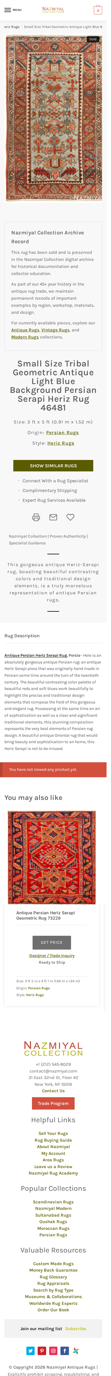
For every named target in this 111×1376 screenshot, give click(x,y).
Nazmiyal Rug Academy (53, 1173)
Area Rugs (53, 1159)
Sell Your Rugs (53, 1133)
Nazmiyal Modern (53, 1208)
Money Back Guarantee (53, 1270)
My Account (53, 1153)
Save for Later (70, 517)
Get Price (52, 942)
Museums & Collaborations (53, 1296)
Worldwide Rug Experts (53, 1303)
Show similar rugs (53, 465)
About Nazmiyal (53, 1146)
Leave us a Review (53, 1166)
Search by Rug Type (53, 1290)
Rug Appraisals (53, 1283)
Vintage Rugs (55, 330)
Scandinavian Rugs (53, 1202)
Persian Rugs (62, 432)
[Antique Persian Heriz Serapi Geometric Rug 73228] (51, 857)
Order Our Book (53, 1309)
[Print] (36, 517)
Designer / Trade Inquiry (52, 955)
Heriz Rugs (11, 27)
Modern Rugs (25, 337)
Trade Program (53, 1103)
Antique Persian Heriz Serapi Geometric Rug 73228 (45, 915)
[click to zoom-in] (55, 118)
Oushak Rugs (53, 1221)
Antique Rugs (25, 330)
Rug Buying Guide (53, 1140)
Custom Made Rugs (53, 1263)
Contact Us (53, 1090)
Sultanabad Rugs (53, 1215)
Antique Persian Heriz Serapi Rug (35, 655)
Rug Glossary (53, 1277)
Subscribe (75, 1328)
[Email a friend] (53, 517)
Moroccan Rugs (53, 1228)
